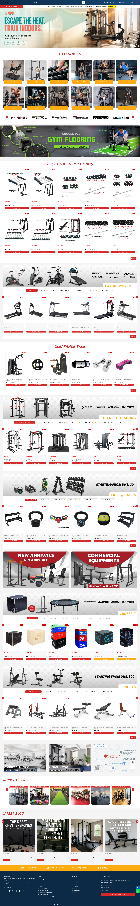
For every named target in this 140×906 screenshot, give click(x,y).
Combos (76, 892)
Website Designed (75, 904)
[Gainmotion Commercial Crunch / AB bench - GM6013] (81, 711)
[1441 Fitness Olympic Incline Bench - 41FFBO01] (58, 711)
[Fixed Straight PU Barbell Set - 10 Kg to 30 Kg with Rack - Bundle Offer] (17, 185)
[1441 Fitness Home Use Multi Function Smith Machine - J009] (36, 441)
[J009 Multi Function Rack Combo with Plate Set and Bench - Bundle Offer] (70, 229)
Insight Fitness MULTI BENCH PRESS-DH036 (34, 727)
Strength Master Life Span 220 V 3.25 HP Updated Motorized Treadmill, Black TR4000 (80, 327)
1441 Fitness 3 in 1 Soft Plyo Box (100, 653)
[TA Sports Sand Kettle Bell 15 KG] (103, 519)
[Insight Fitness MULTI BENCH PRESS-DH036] (36, 711)
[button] (136, 2)
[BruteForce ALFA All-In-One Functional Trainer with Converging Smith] (81, 441)
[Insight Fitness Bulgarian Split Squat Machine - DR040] (13, 711)
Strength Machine (78, 884)
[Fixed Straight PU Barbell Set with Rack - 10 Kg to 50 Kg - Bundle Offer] (17, 229)
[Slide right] (133, 117)
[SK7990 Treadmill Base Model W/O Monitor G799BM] (126, 310)
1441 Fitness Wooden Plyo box (32, 653)
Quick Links (42, 877)
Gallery (41, 882)
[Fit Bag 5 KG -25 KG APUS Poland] (81, 364)
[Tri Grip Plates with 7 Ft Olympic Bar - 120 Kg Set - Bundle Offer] (123, 185)
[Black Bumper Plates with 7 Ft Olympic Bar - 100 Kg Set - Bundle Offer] (123, 229)
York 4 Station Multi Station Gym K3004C (102, 458)
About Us (42, 879)
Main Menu (76, 877)
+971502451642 (107, 885)
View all (133, 258)
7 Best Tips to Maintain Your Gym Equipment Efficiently (53, 857)
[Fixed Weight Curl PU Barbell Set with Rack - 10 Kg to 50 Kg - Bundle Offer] (43, 229)
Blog (41, 886)
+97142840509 (107, 887)
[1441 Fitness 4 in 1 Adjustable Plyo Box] (81, 637)
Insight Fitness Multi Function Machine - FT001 (58, 458)
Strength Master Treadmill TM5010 (33, 326)
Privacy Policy (43, 888)
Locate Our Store (108, 882)
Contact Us (42, 884)
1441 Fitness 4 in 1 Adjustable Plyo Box (79, 653)
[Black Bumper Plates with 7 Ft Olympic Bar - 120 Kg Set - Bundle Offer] (96, 229)
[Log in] (132, 2)
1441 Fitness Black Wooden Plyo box (11, 653)
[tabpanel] (70, 315)
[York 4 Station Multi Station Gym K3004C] (103, 441)
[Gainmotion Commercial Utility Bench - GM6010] (126, 711)
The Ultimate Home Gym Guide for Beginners (84, 857)
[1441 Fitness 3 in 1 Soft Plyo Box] (103, 637)
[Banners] (18, 117)
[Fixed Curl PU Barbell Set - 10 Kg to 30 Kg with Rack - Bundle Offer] (43, 185)
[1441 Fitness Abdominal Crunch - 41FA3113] (59, 364)
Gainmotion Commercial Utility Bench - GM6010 (126, 727)
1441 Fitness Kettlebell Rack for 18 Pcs (124, 535)
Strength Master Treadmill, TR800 (55, 326)
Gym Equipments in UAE (46, 894)
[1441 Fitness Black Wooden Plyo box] (13, 637)
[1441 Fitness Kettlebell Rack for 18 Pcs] (126, 519)
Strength (76, 882)
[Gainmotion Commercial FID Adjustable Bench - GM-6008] (103, 711)
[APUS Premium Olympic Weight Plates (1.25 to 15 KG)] (37, 364)
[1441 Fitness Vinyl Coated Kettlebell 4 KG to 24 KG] (58, 519)
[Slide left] (7, 117)
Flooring (76, 886)
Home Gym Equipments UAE (47, 896)
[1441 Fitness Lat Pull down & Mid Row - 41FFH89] (16, 364)
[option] (32, 868)
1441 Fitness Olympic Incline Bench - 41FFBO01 (58, 727)
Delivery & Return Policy (46, 892)
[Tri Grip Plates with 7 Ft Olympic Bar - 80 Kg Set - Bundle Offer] (96, 185)
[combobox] (57, 2)
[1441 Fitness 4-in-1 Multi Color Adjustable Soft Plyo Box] (58, 637)
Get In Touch (106, 877)
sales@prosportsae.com (109, 890)
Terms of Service (44, 890)
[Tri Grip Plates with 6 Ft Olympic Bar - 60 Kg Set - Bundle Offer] (70, 185)
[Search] (83, 2)
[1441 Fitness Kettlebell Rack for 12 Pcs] (13, 519)
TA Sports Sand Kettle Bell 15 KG (100, 535)
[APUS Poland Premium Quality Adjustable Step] (124, 364)
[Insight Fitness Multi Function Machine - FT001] (58, 441)
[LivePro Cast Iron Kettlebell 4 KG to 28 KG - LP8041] (81, 519)
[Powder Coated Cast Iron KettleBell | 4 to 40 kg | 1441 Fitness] (36, 519)
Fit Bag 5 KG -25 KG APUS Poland (77, 379)
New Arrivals (77, 890)
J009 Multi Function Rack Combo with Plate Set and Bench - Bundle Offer (126, 458)
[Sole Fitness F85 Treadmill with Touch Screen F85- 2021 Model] (13, 310)
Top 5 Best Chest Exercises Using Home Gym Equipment (19, 857)
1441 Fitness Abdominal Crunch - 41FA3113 (58, 379)
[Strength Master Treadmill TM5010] (36, 310)
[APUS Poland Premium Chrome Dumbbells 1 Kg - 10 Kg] (102, 364)
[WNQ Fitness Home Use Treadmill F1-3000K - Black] (103, 310)
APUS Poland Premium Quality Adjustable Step (123, 379)
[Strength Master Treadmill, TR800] (58, 310)
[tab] (32, 290)
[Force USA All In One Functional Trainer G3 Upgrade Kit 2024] (13, 441)
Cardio (75, 879)
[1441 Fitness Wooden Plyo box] (36, 637)
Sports (75, 888)
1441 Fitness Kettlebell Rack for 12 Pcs (11, 535)
